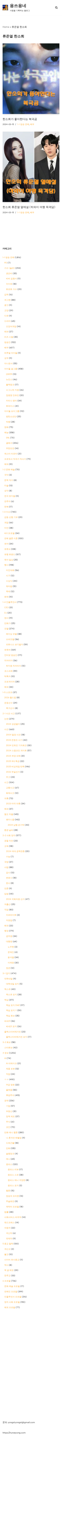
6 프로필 (7, 1281)
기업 (8, 1106)
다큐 (6, 316)
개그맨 (7, 300)
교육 (6, 846)
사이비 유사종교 (11, 1260)
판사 (8, 883)
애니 (8, 1159)
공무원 (9, 936)
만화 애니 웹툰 (11, 1132)
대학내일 (8, 979)
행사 (6, 565)
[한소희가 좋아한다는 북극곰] (31, 78)
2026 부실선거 (13, 772)
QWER (9, 374)
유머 (6, 544)
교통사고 (10, 788)
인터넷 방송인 (10, 655)
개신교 (7, 1249)
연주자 (7, 501)
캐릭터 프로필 (12, 1206)
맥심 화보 (10, 1016)
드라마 (7, 321)
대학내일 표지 (12, 984)
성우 (6, 358)
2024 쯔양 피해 (13, 756)
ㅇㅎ (6, 1079)
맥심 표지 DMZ (13, 1005)
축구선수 (10, 708)
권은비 (9, 273)
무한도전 (10, 448)
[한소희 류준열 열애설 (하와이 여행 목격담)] (31, 166)
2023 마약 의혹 (13, 803)
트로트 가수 (11, 289)
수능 (8, 856)
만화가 (7, 623)
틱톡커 (7, 676)
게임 (6, 522)
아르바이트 (11, 915)
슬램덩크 (10, 1153)
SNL (8, 437)
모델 (6, 628)
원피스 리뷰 (13, 1169)
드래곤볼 (10, 1143)
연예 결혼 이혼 (11, 538)
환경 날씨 (8, 830)
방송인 (7, 342)
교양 (6, 310)
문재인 (11, 952)
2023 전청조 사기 (14, 740)
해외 (6, 464)
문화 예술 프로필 (12, 1286)
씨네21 (7, 1021)
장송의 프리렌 (12, 1196)
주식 (8, 1122)
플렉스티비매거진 (12, 1032)
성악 (6, 491)
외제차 (9, 1238)
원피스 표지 (13, 1185)
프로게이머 (9, 681)
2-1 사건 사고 (9, 713)
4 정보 (6, 1053)
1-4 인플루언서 (10, 602)
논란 (6, 719)
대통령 (9, 941)
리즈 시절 (8, 337)
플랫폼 (9, 1090)
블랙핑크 (10, 384)
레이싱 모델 (11, 634)
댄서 (6, 618)
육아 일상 (8, 560)
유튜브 (7, 549)
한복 (6, 507)
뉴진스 (9, 379)
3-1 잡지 (6, 973)
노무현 (11, 947)
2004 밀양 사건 (13, 735)
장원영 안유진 (12, 395)
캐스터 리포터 (10, 454)
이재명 (11, 963)
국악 (6, 475)
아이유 (9, 284)
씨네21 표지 (11, 1026)
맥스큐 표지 (11, 994)
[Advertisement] (31, 1347)
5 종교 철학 (8, 1244)
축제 (8, 591)
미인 (6, 528)
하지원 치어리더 (13, 666)
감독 (6, 294)
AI (5, 1058)
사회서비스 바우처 (12, 1217)
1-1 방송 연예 (23, 124)
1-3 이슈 (6, 512)
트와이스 (10, 406)
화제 (6, 597)
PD (5, 263)
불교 (6, 1254)
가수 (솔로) (9, 268)
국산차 (9, 1233)
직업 (6, 909)
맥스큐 (7, 989)
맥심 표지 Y (11, 1010)
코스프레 (8, 671)
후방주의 (10, 1095)
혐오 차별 (8, 814)
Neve (17, 1529)
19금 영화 (10, 1085)
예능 (6, 432)
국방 (6, 862)
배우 (32, 124)
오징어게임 (11, 326)
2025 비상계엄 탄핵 (15, 766)
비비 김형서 (11, 278)
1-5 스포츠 (7, 692)
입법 (6, 894)
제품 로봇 (10, 1069)
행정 (6, 931)
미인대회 (10, 570)
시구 (8, 575)
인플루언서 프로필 (12, 1297)
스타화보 (8, 1047)
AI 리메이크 (11, 1063)
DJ (5, 613)
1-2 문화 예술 (9, 469)
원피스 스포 (13, 1175)
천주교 (7, 1275)
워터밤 (9, 586)
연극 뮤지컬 (9, 496)
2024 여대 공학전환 (15, 851)
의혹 (6, 798)
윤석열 (11, 957)
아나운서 (8, 363)
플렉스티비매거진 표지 (16, 1037)
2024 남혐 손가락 (16, 825)
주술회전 (10, 1201)
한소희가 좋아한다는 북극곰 (20, 119)
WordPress (41, 1529)
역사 (6, 1265)
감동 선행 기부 (11, 517)
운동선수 (8, 703)
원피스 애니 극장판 (16, 1180)
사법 (6, 867)
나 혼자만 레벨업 (14, 1138)
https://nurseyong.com (14, 1432)
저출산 (7, 904)
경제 (6, 1100)
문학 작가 (8, 480)
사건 (6, 729)
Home (6, 26)
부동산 (9, 1111)
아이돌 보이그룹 (11, 411)
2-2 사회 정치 (9, 835)
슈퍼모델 (10, 639)
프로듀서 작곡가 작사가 (15, 459)
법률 (6, 1212)
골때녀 (9, 443)
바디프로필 (9, 533)
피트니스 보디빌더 (14, 644)
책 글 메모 (9, 1270)
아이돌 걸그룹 (10, 369)
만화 (8, 1148)
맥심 (6, 1000)
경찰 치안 (8, 841)
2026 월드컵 (10, 697)
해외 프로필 (9, 1307)
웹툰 (8, 1190)
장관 (8, 968)
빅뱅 (8, 422)
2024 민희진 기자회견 (16, 745)
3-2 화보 (7, 1042)
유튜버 (7, 650)
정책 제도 (10, 1116)
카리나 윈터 (11, 400)
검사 (8, 872)
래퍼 (6, 331)
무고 (8, 777)
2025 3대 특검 (12, 761)
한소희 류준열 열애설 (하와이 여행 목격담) (29, 207)
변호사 (9, 878)
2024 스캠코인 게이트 (16, 750)
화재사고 (10, 793)
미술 (6, 485)
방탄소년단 (11, 416)
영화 (6, 427)
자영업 (9, 920)
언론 (6, 888)
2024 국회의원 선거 (15, 899)
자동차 (7, 1228)
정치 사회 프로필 (12, 1302)
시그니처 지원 (12, 390)
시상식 (9, 581)
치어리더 (8, 660)
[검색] (56, 7)
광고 (6, 305)
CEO (6, 607)
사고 (6, 782)
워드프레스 (9, 1222)
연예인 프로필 (10, 1291)
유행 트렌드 (9, 554)
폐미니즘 (10, 819)
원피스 (9, 1164)
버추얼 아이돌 (10, 353)
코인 (8, 1127)
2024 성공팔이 (13, 724)
